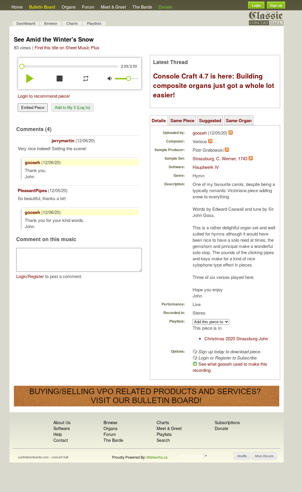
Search (163, 440)
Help (57, 434)
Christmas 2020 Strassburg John (236, 338)
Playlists (94, 24)
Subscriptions (227, 422)
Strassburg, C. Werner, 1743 (220, 158)
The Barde (142, 7)
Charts (72, 24)
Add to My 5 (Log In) (72, 107)
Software (61, 428)
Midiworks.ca (157, 457)
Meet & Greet (113, 7)
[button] (242, 456)
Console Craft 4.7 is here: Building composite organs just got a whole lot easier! (213, 85)
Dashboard (26, 24)
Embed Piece (32, 107)
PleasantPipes (32, 190)
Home (17, 7)
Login (256, 6)
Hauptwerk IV (206, 167)
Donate (165, 7)
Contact (60, 440)
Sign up (276, 6)
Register (36, 276)
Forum (88, 7)
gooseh (32, 162)
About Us (61, 422)
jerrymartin (63, 140)
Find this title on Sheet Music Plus (67, 47)
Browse (50, 24)
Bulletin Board (42, 7)
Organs (69, 7)
